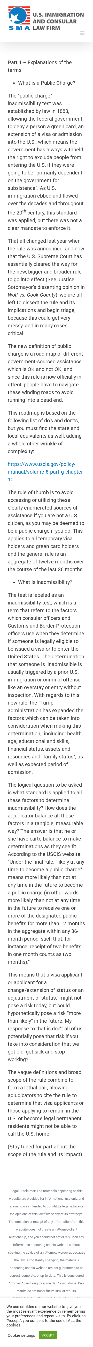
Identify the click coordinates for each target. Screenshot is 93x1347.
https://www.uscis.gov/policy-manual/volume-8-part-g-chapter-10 (46, 472)
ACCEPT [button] (48, 1335)
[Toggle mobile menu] (82, 33)
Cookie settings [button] (21, 1335)
